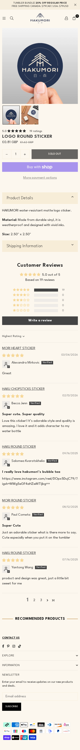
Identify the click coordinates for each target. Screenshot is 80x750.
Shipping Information (25, 246)
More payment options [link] (40, 178)
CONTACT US (11, 638)
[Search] (12, 18)
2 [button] (34, 600)
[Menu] (4, 18)
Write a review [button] (40, 320)
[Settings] (66, 18)
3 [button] (41, 600)
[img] (13, 356)
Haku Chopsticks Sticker (23, 389)
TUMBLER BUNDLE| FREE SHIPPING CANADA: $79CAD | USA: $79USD (40, 4)
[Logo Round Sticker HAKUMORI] (11, 115)
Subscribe (11, 706)
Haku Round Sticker (19, 447)
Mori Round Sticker (19, 500)
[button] (74, 18)
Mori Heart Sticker (18, 348)
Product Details (20, 198)
